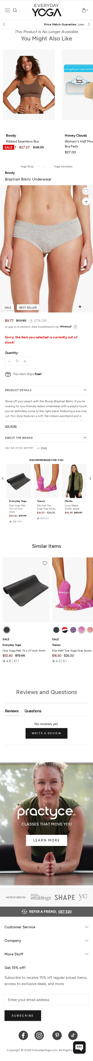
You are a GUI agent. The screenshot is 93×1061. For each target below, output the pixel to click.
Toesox (41, 501)
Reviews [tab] (12, 712)
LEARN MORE (46, 840)
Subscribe (23, 1015)
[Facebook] (23, 1035)
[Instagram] (40, 1035)
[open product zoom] (86, 201)
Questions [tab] (33, 712)
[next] (88, 24)
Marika (68, 501)
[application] (79, 1047)
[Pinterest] (57, 1035)
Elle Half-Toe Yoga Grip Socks (46, 507)
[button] (15, 521)
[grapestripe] (73, 630)
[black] (7, 630)
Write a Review (49, 735)
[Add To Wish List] (86, 192)
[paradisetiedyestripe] (82, 630)
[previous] (4, 24)
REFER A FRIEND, (50, 912)
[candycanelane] (65, 630)
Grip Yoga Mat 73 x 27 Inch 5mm (17, 508)
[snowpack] (56, 630)
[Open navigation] (7, 10)
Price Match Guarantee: (46, 24)
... (44, 166)
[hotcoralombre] (90, 630)
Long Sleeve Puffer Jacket (72, 507)
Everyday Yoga (17, 501)
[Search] (15, 10)
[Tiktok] (73, 1035)
